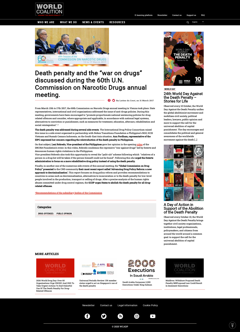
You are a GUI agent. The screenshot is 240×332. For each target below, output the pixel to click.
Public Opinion (64, 213)
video (139, 144)
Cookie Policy (150, 305)
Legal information (127, 305)
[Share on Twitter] (114, 100)
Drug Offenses (46, 213)
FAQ (203, 15)
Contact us (177, 15)
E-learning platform (143, 15)
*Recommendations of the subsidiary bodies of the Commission (68, 192)
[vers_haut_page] (232, 325)
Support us (191, 15)
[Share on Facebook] (109, 100)
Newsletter (162, 15)
